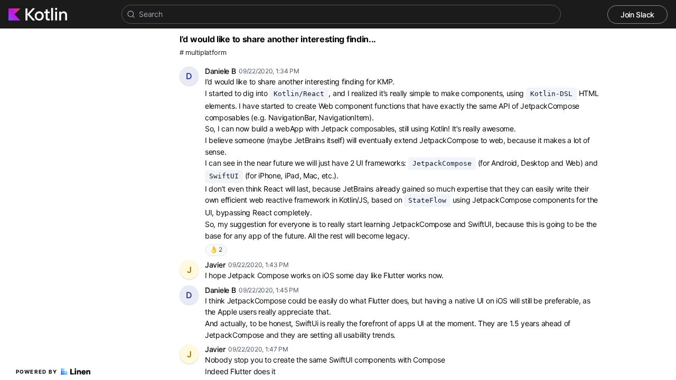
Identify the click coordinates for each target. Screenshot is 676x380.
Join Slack (637, 14)
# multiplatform (203, 52)
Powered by (37, 371)
